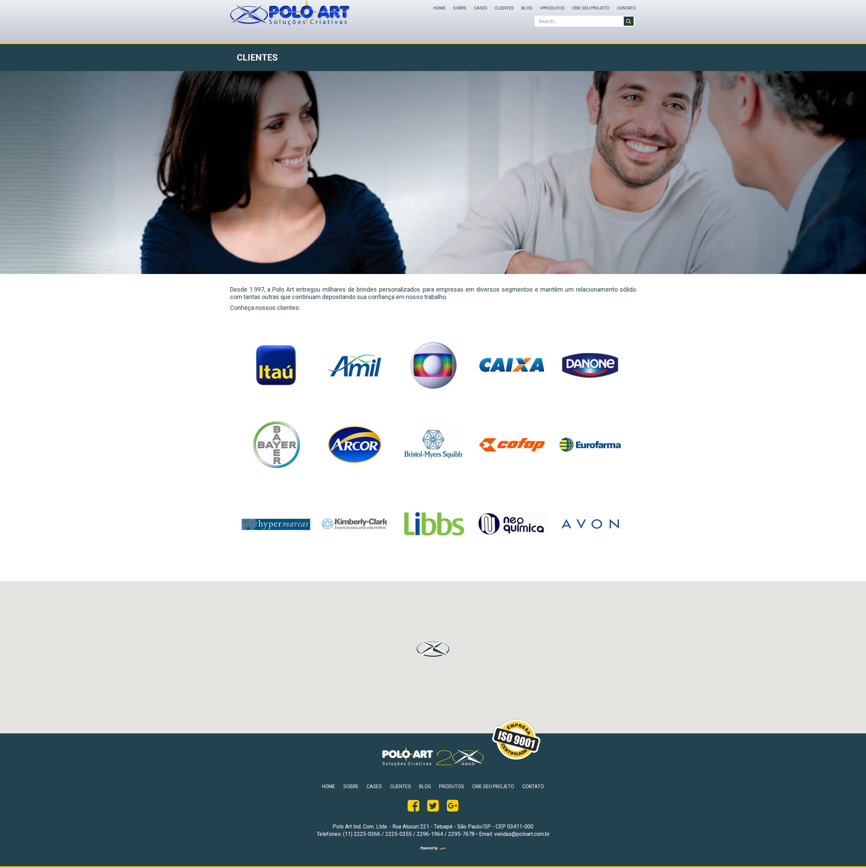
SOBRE (459, 7)
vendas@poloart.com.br (522, 834)
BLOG (526, 7)
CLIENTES (504, 7)
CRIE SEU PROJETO (590, 7)
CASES (480, 7)
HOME (439, 7)
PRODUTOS (552, 7)
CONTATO (626, 7)
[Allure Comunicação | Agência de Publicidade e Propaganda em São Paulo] (433, 850)
